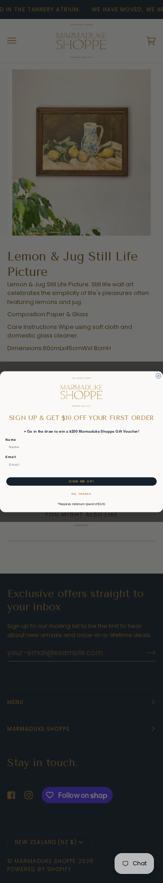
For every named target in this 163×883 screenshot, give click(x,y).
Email (10, 456)
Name (10, 439)
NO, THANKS (81, 493)
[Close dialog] (158, 375)
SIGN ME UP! (81, 481)
